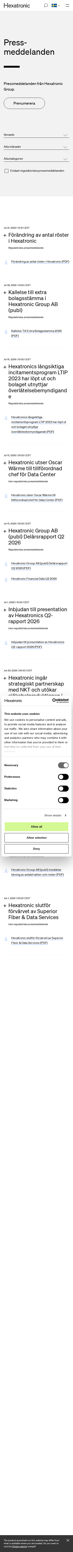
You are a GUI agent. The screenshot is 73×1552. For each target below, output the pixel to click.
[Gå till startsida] (17, 5)
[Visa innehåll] (38, 241)
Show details (52, 815)
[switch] (63, 777)
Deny (36, 848)
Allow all (36, 826)
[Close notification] (67, 1540)
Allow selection (37, 837)
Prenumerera (24, 103)
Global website (19, 1546)
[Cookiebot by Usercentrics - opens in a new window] (52, 700)
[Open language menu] (55, 5)
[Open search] (46, 5)
